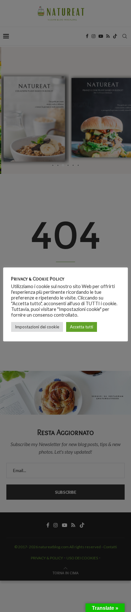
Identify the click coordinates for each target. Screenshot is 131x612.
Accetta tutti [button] (81, 326)
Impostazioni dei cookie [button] (37, 326)
